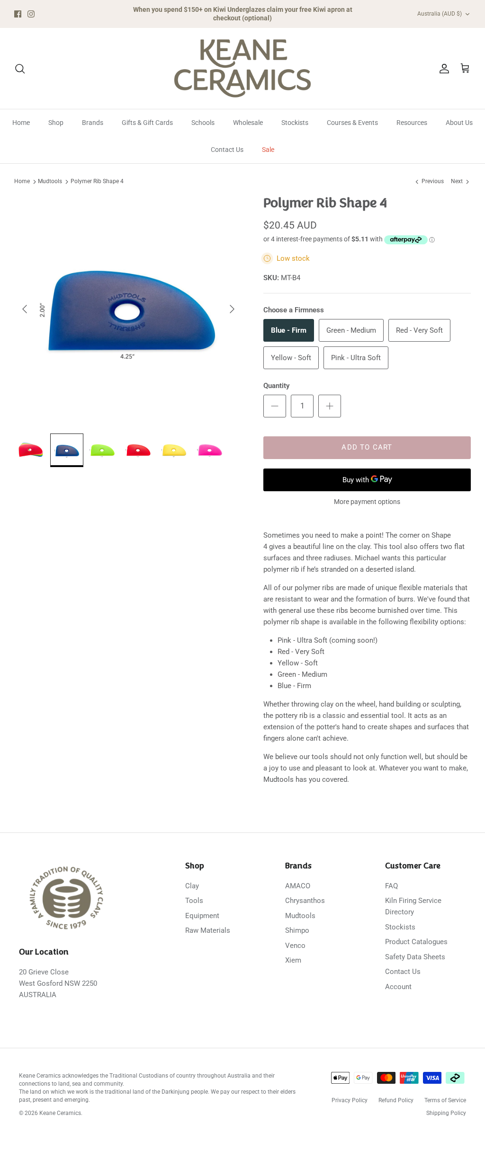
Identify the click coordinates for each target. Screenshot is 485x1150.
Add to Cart (366, 447)
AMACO (297, 886)
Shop (55, 122)
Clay (192, 886)
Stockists (294, 122)
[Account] (442, 68)
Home (21, 122)
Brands (92, 122)
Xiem (293, 960)
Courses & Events (352, 122)
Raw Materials (207, 930)
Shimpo (297, 930)
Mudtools (50, 181)
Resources (411, 122)
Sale (268, 149)
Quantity (276, 385)
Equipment (202, 915)
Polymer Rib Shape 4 (97, 181)
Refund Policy (395, 1100)
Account (398, 986)
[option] (128, 309)
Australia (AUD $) (439, 13)
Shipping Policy (446, 1113)
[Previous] (24, 309)
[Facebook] (17, 14)
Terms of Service (445, 1100)
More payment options (367, 501)
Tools (194, 900)
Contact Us (227, 149)
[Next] (232, 309)
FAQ (391, 886)
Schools (203, 122)
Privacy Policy (350, 1100)
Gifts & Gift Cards (147, 122)
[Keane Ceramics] (242, 68)
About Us (459, 122)
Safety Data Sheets (415, 957)
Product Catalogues (416, 942)
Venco (295, 945)
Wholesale (248, 122)
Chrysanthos (305, 900)
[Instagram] (31, 14)
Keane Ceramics (60, 1113)
